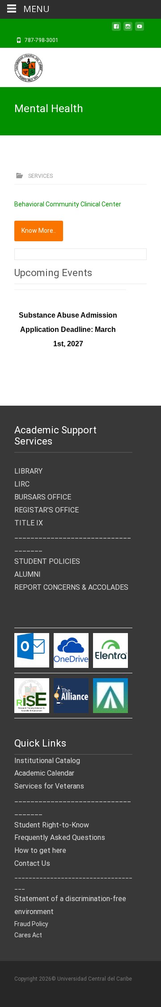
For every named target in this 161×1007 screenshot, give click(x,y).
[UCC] (21, 66)
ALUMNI (27, 574)
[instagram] (127, 29)
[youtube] (139, 29)
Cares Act (28, 935)
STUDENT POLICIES (47, 561)
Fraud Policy (31, 923)
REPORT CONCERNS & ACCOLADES (71, 587)
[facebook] (116, 29)
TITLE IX (28, 523)
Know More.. (38, 230)
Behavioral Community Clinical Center (67, 204)
